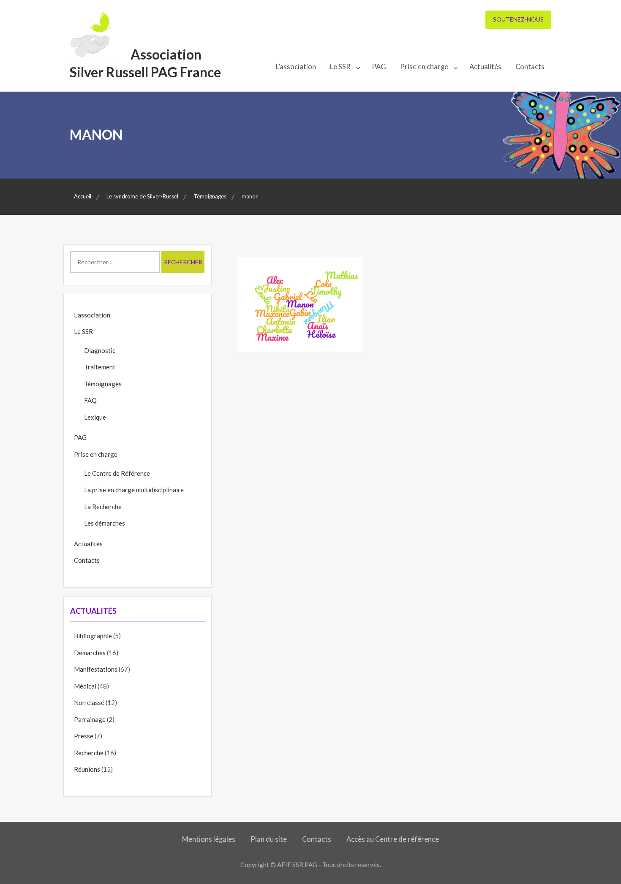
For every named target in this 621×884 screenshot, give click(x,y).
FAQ (90, 400)
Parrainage (90, 719)
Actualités (485, 66)
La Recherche (103, 506)
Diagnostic (99, 350)
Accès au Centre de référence (392, 839)
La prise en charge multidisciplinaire (134, 490)
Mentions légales (208, 839)
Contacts (530, 66)
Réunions (87, 769)
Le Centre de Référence (117, 473)
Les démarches (104, 523)
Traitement (99, 367)
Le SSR (340, 66)
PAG (379, 66)
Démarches (90, 652)
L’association (296, 66)
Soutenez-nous (518, 19)
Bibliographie (93, 636)
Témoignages (103, 384)
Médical (85, 686)
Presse (83, 736)
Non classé (89, 702)
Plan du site (269, 839)
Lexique (95, 417)
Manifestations (95, 669)
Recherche (89, 753)
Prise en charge (424, 66)
